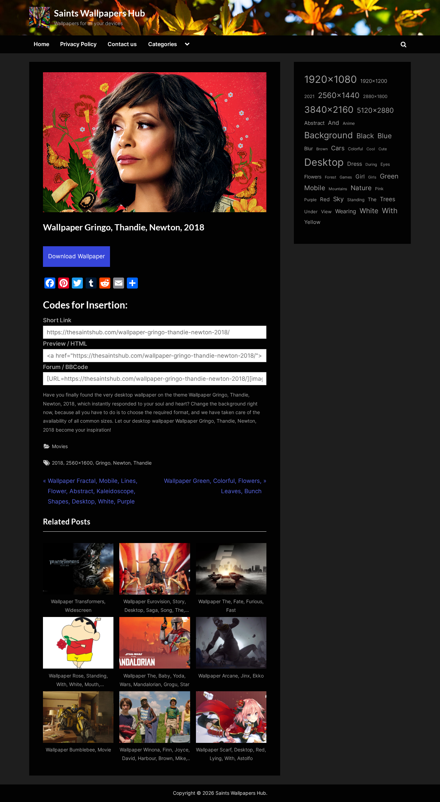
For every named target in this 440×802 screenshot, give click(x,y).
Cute (382, 149)
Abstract (314, 123)
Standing (355, 199)
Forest (330, 177)
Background (328, 135)
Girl (360, 176)
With (389, 210)
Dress (354, 164)
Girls (372, 177)
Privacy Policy (78, 44)
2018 (57, 463)
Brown (322, 149)
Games (346, 177)
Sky (338, 199)
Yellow (312, 222)
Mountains (338, 189)
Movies (60, 446)
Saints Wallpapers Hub (99, 13)
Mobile (314, 188)
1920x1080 (330, 79)
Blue (384, 135)
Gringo (103, 463)
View (326, 211)
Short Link (57, 320)
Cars (337, 148)
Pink (379, 188)
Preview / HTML (65, 343)
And (333, 122)
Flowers (312, 177)
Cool (370, 149)
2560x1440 (339, 95)
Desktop (324, 162)
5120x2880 (375, 110)
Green (389, 176)
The (372, 199)
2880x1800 (375, 96)
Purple (310, 199)
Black (365, 136)
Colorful (355, 148)
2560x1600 (79, 463)
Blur (308, 148)
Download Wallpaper (76, 256)
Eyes (385, 164)
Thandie (142, 463)
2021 (309, 96)
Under (311, 211)
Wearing (345, 211)
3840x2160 (328, 109)
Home (41, 44)
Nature (361, 188)
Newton (122, 463)
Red (325, 199)
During (371, 164)
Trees (387, 199)
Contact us (122, 44)
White (369, 210)
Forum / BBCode (65, 367)
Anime (349, 123)
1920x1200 (373, 81)
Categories (162, 44)
